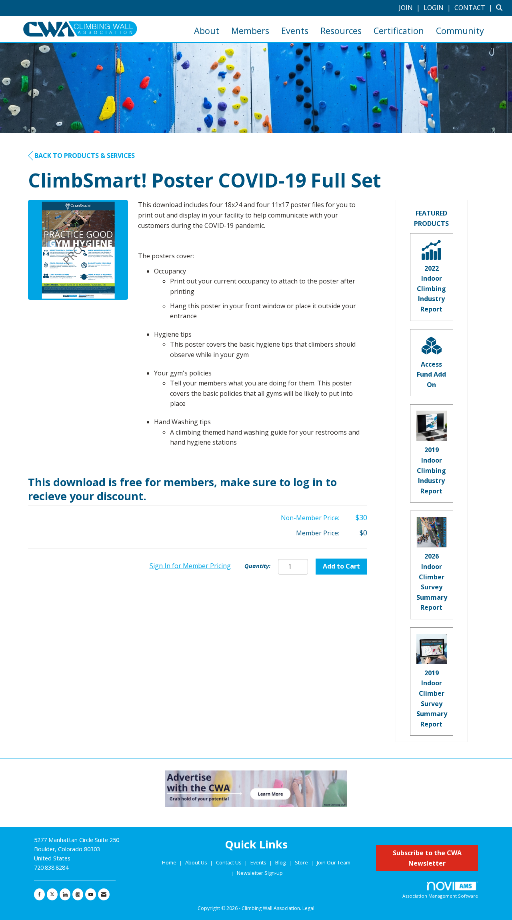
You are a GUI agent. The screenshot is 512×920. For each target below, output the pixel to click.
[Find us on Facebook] (39, 894)
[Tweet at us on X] (52, 894)
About (206, 30)
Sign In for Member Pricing (190, 565)
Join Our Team (333, 862)
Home (170, 862)
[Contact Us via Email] (104, 894)
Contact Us (229, 862)
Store (302, 862)
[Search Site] (501, 7)
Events (294, 30)
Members (250, 30)
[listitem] (410, 7)
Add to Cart (341, 566)
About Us (196, 862)
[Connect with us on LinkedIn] (65, 894)
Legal (308, 908)
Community (460, 30)
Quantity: (257, 566)
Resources (341, 30)
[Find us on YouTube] (90, 894)
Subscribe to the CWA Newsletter (427, 858)
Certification (399, 30)
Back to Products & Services (84, 155)
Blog (280, 862)
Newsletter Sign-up (260, 872)
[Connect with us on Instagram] (77, 894)
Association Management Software (440, 896)
